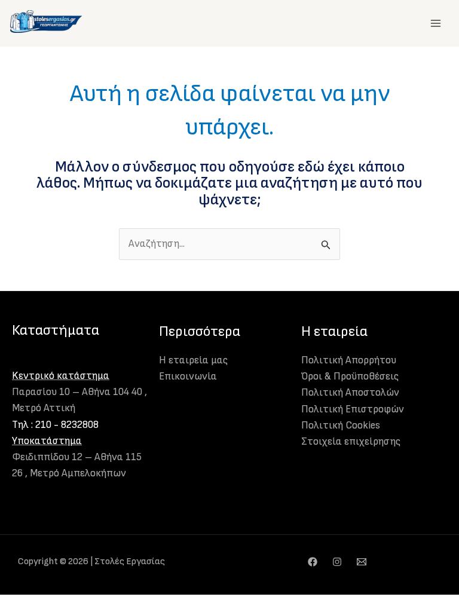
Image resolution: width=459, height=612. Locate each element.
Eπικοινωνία (188, 376)
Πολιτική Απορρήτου (348, 360)
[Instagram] (337, 562)
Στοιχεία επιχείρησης (350, 442)
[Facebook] (312, 562)
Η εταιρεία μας (193, 360)
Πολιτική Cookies (340, 426)
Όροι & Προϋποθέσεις (350, 376)
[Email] (361, 562)
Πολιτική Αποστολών (350, 393)
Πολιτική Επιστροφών (352, 409)
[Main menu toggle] (436, 23)
